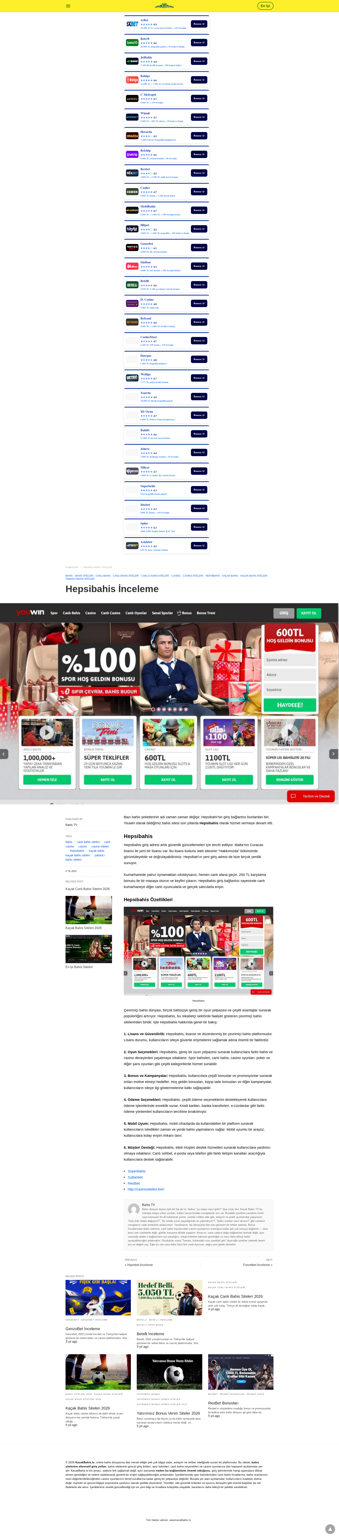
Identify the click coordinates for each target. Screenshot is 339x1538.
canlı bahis (103, 575)
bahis (69, 842)
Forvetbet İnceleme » (257, 1265)
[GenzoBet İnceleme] (98, 1297)
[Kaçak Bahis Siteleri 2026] (89, 910)
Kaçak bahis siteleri (254, 575)
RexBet (213, 1394)
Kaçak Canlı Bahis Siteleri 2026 (88, 889)
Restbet (134, 1183)
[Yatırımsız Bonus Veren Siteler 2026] (169, 1372)
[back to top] (330, 1529)
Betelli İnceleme (161, 1320)
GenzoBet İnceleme (94, 1320)
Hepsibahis (213, 575)
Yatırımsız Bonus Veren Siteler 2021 (162, 1404)
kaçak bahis (96, 850)
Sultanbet (135, 1177)
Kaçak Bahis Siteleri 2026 (84, 928)
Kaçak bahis (230, 575)
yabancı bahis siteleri (97, 567)
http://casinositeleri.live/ (146, 1189)
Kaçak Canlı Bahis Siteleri (226, 1287)
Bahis (69, 575)
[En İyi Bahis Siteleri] (89, 949)
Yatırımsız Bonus (148, 1394)
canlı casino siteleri (155, 575)
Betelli (142, 1320)
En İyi (265, 6)
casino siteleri (193, 575)
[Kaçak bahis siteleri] (164, 5)
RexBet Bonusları (232, 1394)
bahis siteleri (84, 575)
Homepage (72, 567)
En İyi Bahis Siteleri (79, 967)
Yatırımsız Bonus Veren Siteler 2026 (168, 1413)
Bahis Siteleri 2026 (79, 1394)
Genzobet (72, 1320)
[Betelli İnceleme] (169, 1297)
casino (175, 575)
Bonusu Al (199, 23)
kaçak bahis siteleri (78, 855)
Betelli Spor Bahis (150, 1325)
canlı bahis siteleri (126, 575)
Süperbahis (137, 1171)
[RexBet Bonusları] (240, 1372)
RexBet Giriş (255, 1394)
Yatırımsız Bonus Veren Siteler (158, 1399)
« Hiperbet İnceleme (139, 1265)
